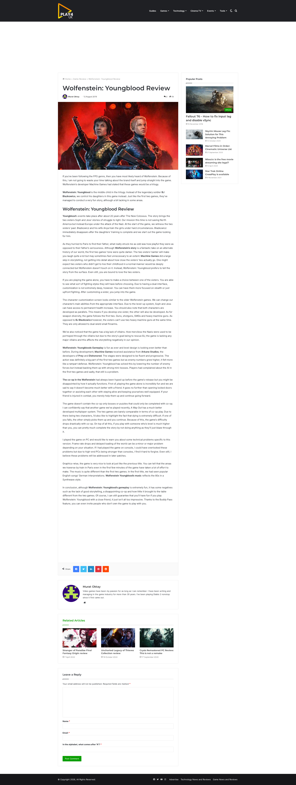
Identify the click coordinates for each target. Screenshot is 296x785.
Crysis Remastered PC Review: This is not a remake (157, 652)
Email (66, 733)
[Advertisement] (148, 46)
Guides (152, 11)
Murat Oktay (73, 96)
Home (67, 79)
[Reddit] (106, 569)
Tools (222, 11)
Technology (179, 11)
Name (66, 721)
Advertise (174, 779)
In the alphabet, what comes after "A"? (82, 744)
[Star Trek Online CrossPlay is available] (194, 174)
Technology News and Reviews (196, 779)
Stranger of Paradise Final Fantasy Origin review (77, 652)
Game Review (79, 79)
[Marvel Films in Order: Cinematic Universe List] (194, 150)
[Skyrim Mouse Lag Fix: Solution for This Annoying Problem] (194, 134)
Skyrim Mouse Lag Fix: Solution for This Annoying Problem (217, 134)
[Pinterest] (98, 569)
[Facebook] (76, 569)
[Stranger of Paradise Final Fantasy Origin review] (80, 637)
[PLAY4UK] (65, 11)
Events (210, 11)
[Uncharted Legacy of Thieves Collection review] (118, 637)
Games (163, 11)
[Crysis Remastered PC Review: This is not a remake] (157, 637)
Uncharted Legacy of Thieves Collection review (117, 652)
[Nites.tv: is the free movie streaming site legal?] (194, 162)
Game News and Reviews (225, 779)
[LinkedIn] (91, 569)
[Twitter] (83, 569)
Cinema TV (196, 11)
